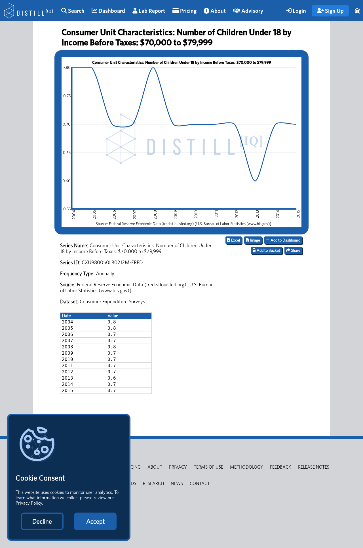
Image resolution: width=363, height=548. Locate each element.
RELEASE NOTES (313, 467)
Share (295, 250)
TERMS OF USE (208, 467)
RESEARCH (153, 483)
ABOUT (154, 467)
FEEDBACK (280, 467)
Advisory (251, 10)
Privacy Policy (29, 503)
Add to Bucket (268, 250)
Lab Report (151, 10)
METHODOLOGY (246, 467)
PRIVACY (178, 467)
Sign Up (334, 10)
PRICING (132, 467)
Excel (235, 240)
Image (254, 240)
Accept (95, 521)
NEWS (177, 483)
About (217, 10)
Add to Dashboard (285, 240)
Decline (42, 521)
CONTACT (200, 483)
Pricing (188, 10)
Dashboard (111, 10)
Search (76, 10)
